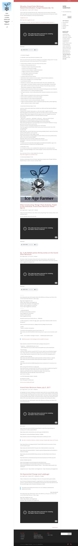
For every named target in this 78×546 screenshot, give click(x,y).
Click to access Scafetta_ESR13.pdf (27, 382)
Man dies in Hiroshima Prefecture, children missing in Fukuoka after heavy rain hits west (40, 440)
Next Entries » (55, 527)
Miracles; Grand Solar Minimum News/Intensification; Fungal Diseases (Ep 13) (36, 7)
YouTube (23, 535)
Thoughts (42, 476)
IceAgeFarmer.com (24, 17)
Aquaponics (37, 476)
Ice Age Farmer (24, 9)
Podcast (36, 9)
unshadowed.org (67, 11)
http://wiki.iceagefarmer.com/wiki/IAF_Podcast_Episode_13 (42, 22)
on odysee (7, 17)
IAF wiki (34, 216)
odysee (64, 28)
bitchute (64, 26)
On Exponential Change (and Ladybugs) (34, 474)
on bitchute (6, 15)
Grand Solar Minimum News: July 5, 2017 (35, 387)
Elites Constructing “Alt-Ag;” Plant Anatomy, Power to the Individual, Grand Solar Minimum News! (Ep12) (38, 206)
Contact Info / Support (7, 22)
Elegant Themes (28, 544)
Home (7, 13)
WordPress (40, 544)
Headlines (36, 389)
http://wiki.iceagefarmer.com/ (28, 20)
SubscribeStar (65, 22)
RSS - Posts (50, 535)
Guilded (64, 25)
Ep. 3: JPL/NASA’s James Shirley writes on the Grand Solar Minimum (39, 253)
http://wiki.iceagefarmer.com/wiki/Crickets (28, 154)
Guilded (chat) (7, 19)
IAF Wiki (64, 24)
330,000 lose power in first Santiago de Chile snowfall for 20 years (35, 339)
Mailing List (6, 24)
